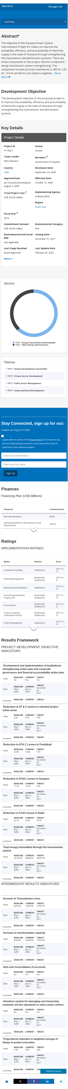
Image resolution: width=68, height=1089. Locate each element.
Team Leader (11, 156)
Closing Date (42, 234)
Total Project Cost (15, 192)
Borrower (41, 157)
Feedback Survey (53, 1071)
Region (39, 202)
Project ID (9, 146)
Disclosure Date (44, 167)
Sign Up (10, 473)
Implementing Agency (47, 192)
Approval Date (12, 178)
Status (39, 146)
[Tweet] (20, 1081)
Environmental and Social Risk (18, 236)
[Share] (34, 1081)
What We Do (7, 6)
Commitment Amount (16, 224)
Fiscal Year (11, 213)
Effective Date (43, 178)
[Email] (6, 1081)
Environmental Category (49, 224)
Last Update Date (45, 248)
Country (8, 167)
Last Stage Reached (15, 248)
